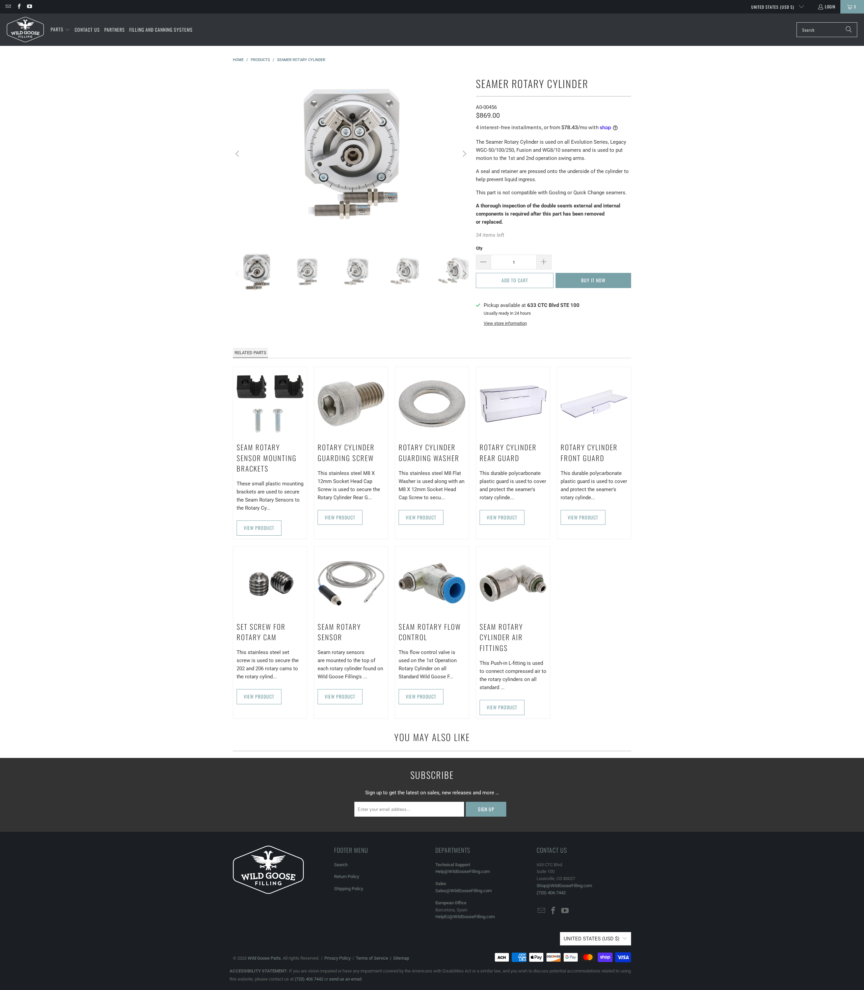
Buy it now (593, 280)
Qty (479, 248)
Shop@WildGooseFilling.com (564, 885)
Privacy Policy (337, 958)
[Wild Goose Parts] (25, 30)
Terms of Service (372, 958)
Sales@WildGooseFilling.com (463, 890)
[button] (60, 29)
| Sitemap (398, 958)
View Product (259, 527)
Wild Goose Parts (264, 958)
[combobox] (826, 29)
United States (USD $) (773, 7)
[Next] (464, 153)
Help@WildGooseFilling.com (462, 871)
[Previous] (238, 153)
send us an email (345, 979)
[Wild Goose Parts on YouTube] (29, 6)
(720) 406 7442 (309, 979)
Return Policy (346, 876)
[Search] (848, 29)
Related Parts (250, 352)
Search (341, 864)
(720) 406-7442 (551, 892)
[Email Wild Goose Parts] (8, 6)
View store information (505, 323)
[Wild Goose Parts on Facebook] (18, 6)
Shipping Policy (348, 888)
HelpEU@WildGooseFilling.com (465, 916)
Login (830, 6)
